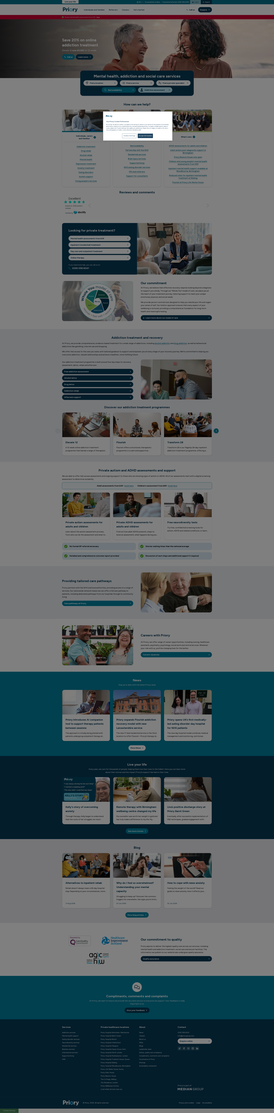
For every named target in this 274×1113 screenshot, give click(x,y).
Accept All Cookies (145, 135)
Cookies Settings (129, 135)
